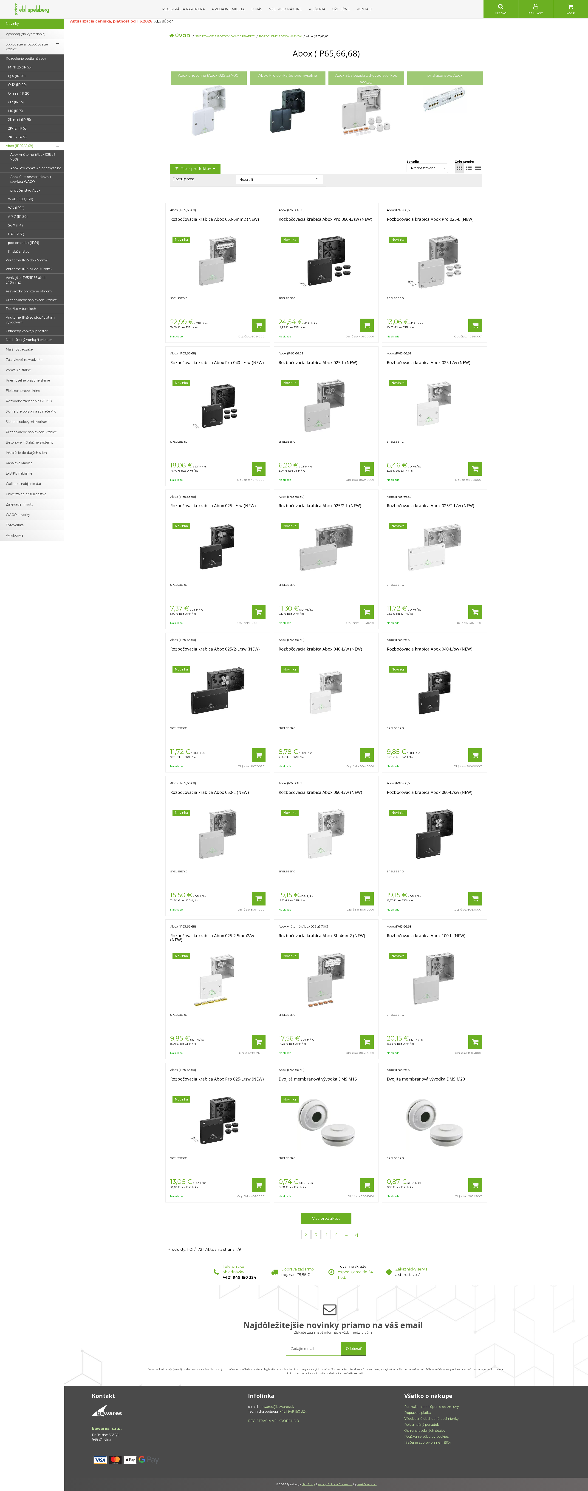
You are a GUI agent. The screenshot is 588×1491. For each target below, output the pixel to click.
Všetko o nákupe (285, 9)
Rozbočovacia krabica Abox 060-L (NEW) (209, 792)
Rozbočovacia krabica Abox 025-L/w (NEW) (428, 362)
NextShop (308, 1484)
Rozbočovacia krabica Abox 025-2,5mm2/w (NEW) (212, 937)
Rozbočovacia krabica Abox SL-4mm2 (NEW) (322, 935)
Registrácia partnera (183, 9)
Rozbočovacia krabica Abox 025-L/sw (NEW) (213, 505)
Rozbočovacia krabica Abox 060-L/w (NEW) (320, 792)
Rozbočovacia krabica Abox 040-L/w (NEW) (320, 649)
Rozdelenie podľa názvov (280, 36)
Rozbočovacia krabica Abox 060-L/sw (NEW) (429, 792)
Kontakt (365, 9)
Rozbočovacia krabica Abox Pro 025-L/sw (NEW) (217, 1079)
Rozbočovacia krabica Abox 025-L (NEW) (318, 362)
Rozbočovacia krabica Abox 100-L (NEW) (426, 935)
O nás (257, 9)
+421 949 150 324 (239, 1277)
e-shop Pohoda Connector (335, 1484)
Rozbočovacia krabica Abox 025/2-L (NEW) (320, 505)
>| (356, 1235)
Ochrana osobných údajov (425, 1431)
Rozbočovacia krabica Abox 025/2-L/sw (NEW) (215, 649)
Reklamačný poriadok (421, 1425)
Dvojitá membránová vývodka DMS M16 (318, 1079)
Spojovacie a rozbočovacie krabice (225, 36)
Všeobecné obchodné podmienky (431, 1419)
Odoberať (354, 1349)
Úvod (182, 35)
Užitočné (341, 9)
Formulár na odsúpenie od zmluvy (431, 1407)
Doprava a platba (417, 1413)
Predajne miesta (228, 9)
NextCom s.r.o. (367, 1484)
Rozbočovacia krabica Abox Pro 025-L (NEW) (430, 219)
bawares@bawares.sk (277, 1407)
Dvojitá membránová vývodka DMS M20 (426, 1079)
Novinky (12, 24)
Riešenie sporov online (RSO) (427, 1442)
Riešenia (317, 9)
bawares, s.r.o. (107, 1428)
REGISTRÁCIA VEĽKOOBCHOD (273, 1421)
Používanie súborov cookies (426, 1436)
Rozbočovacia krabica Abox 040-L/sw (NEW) (429, 649)
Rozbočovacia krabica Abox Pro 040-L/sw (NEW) (217, 362)
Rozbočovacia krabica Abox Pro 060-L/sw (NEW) (325, 219)
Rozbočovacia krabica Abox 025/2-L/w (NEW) (430, 505)
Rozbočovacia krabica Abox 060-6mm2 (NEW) (214, 219)
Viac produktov (326, 1218)
